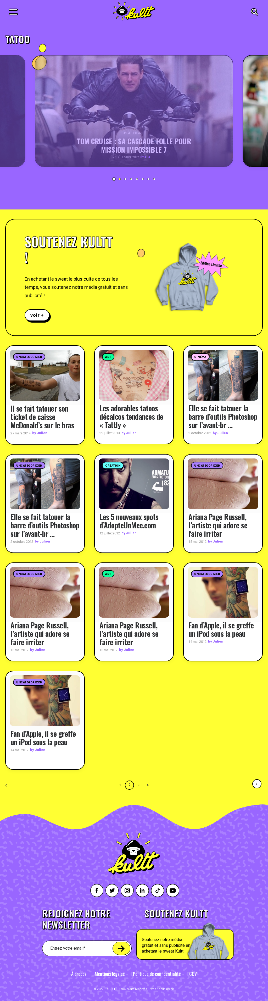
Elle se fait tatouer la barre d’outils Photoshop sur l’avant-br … (222, 416)
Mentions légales (110, 973)
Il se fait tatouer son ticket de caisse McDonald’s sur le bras (42, 416)
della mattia (167, 989)
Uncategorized (29, 357)
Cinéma (200, 357)
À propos (78, 973)
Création (112, 465)
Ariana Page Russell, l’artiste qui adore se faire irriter (217, 525)
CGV (193, 973)
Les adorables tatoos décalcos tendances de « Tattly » (131, 416)
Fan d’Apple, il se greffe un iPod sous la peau (221, 629)
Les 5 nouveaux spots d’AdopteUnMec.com (128, 520)
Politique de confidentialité (157, 973)
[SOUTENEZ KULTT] (197, 934)
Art (108, 357)
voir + (37, 315)
